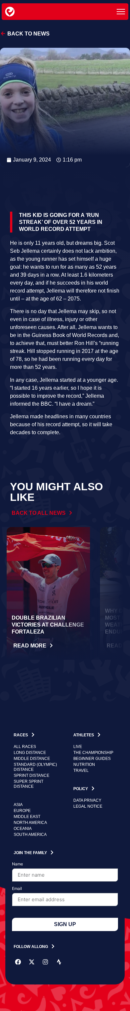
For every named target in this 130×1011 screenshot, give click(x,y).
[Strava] (59, 962)
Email (17, 889)
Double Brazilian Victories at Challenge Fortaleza (48, 625)
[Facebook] (18, 962)
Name (17, 864)
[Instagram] (45, 962)
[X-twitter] (32, 962)
